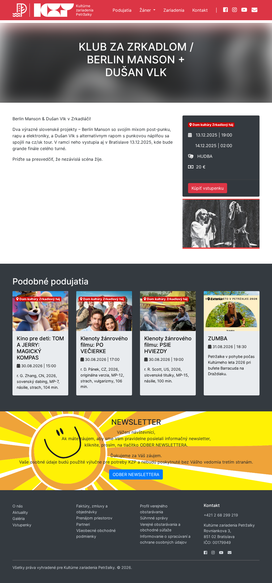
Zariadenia (173, 10)
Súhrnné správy (154, 518)
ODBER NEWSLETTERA (136, 474)
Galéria (18, 518)
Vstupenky (21, 525)
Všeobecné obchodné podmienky (96, 533)
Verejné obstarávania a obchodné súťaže (160, 527)
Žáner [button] (145, 10)
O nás (17, 506)
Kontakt (200, 10)
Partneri (83, 524)
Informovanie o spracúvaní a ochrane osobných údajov (165, 539)
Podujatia (122, 10)
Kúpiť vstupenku (208, 188)
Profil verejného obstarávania (154, 509)
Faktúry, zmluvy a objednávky (92, 509)
